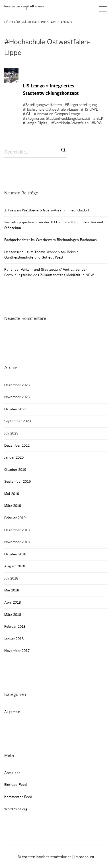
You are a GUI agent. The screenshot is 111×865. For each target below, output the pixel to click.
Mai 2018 (11, 590)
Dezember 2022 (17, 445)
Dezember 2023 (17, 385)
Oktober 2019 (15, 469)
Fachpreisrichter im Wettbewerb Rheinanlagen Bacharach (50, 240)
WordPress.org (15, 809)
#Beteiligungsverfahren (42, 105)
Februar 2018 (15, 626)
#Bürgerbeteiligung (81, 105)
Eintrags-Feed (15, 784)
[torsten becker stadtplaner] (25, 7)
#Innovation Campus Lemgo (57, 114)
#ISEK (98, 119)
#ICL (27, 114)
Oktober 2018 (15, 554)
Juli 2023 (11, 433)
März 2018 (12, 614)
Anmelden (12, 772)
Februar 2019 (15, 518)
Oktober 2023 (15, 409)
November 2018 (17, 542)
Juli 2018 (11, 578)
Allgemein (12, 711)
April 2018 (12, 602)
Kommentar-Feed (18, 797)
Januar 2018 (14, 639)
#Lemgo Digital (35, 123)
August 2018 (14, 566)
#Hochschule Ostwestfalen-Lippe (50, 110)
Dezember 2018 (17, 530)
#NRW (96, 123)
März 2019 (12, 505)
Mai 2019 (11, 494)
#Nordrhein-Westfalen (70, 123)
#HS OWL (89, 110)
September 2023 (17, 421)
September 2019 (17, 481)
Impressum (84, 857)
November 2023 (17, 397)
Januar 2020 (14, 457)
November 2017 (17, 650)
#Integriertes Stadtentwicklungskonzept (56, 119)
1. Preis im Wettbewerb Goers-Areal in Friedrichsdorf (46, 210)
